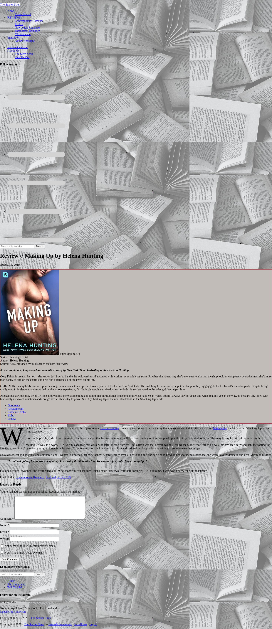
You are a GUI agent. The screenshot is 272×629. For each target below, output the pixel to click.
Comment (7, 518)
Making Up (219, 428)
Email (4, 532)
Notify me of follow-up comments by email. (30, 545)
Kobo (11, 415)
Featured (51, 477)
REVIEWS (64, 477)
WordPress (80, 624)
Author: (5, 360)
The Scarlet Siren (10, 4)
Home (11, 580)
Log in (93, 624)
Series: (4, 357)
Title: (63, 353)
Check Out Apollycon (13, 611)
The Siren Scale (16, 584)
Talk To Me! (14, 587)
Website (4, 538)
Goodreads (14, 405)
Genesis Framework (60, 624)
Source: (5, 363)
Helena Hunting (109, 428)
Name (4, 525)
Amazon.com (15, 408)
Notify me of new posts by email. (23, 552)
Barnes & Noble (17, 412)
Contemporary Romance (30, 477)
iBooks (12, 418)
